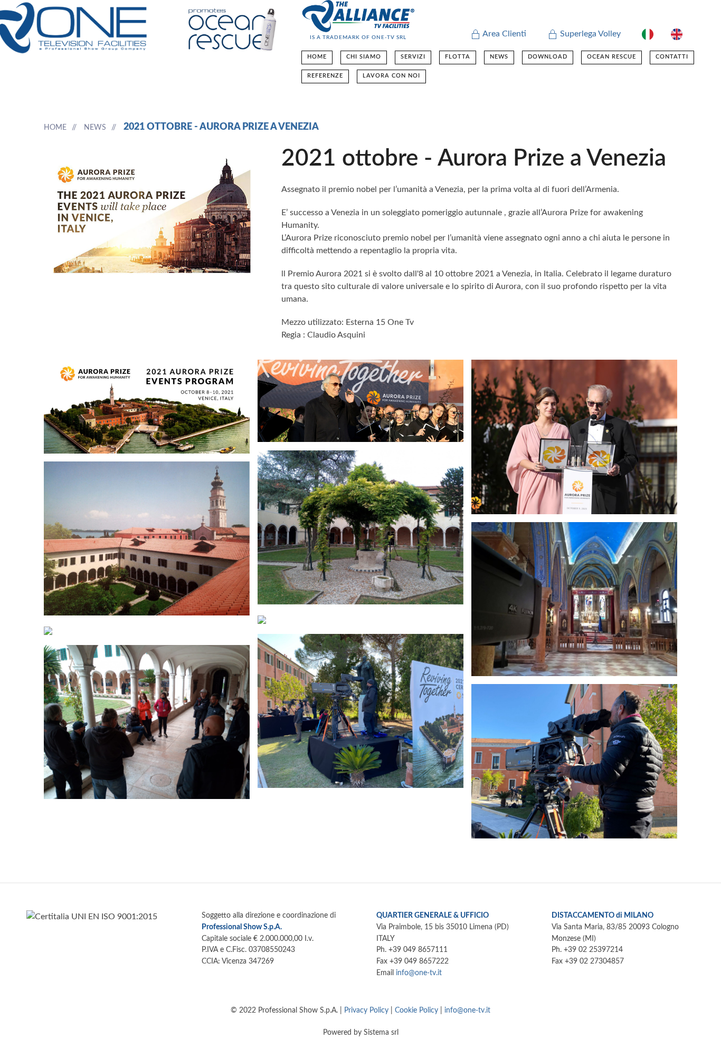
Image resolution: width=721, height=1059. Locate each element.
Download (547, 57)
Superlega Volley (589, 34)
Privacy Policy (366, 1010)
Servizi (413, 57)
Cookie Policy (416, 1010)
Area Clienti (503, 34)
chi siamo (363, 57)
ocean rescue (611, 57)
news (499, 57)
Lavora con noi (391, 76)
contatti (672, 57)
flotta (457, 57)
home (317, 57)
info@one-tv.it (419, 973)
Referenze (325, 76)
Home (55, 127)
